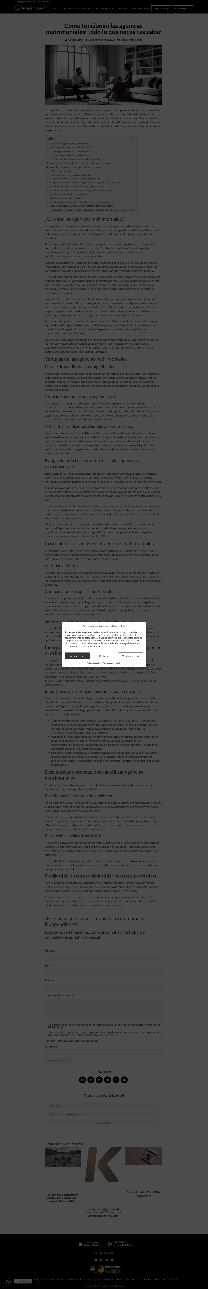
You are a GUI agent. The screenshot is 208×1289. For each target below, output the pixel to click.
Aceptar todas (77, 656)
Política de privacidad (111, 663)
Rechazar (104, 656)
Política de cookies (94, 663)
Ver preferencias (130, 656)
